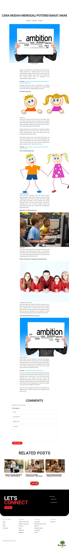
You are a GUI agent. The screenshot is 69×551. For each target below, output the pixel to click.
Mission (4, 526)
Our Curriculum (5, 528)
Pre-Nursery (21, 526)
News (28, 47)
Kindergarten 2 (21, 532)
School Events (37, 530)
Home (25, 47)
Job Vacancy (52, 521)
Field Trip (36, 532)
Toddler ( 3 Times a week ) (24, 523)
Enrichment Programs (38, 528)
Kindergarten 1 (21, 530)
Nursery (20, 528)
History (4, 521)
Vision (4, 523)
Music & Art (36, 526)
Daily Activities (37, 521)
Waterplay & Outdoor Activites (40, 523)
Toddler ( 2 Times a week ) (24, 521)
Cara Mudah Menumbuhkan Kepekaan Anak (33, 370)
